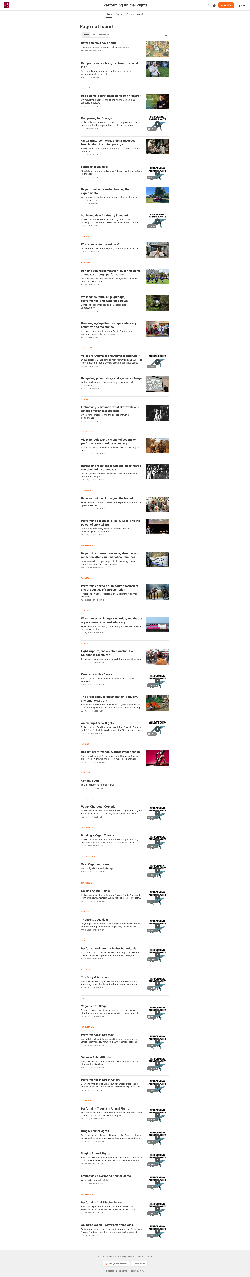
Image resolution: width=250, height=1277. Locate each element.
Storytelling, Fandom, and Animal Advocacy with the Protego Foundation (111, 172)
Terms (131, 1256)
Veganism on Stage (94, 1006)
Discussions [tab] (103, 34)
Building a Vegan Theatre (97, 835)
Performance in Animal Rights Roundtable (108, 948)
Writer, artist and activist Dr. (94, 1179)
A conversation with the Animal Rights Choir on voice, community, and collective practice (108, 332)
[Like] (83, 132)
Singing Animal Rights (95, 1153)
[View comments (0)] (103, 81)
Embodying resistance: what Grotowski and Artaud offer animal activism (110, 408)
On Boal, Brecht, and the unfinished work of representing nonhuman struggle (109, 475)
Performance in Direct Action (100, 1079)
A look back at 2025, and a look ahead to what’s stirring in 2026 (110, 449)
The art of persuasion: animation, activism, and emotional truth (109, 698)
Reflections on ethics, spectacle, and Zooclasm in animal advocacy (109, 595)
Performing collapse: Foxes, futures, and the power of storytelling (110, 522)
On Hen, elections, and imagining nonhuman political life (109, 248)
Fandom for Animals (94, 167)
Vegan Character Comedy (98, 806)
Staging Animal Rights (95, 890)
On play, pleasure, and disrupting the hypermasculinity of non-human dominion (109, 280)
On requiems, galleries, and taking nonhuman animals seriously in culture (108, 101)
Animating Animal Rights (97, 723)
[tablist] (95, 35)
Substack (110, 1270)
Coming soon (90, 780)
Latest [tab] (86, 34)
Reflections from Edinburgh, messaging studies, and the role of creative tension (111, 628)
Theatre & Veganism (94, 919)
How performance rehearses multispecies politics (105, 46)
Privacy (123, 1256)
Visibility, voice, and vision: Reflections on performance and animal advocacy (109, 441)
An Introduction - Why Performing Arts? (108, 1225)
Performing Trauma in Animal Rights (105, 1108)
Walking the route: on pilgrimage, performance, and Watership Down (104, 298)
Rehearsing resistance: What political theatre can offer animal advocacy (111, 467)
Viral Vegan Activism (95, 864)
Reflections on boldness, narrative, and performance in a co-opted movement (111, 504)
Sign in (241, 5)
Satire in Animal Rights (96, 1057)
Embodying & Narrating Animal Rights (106, 1176)
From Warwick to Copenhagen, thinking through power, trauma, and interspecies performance (109, 562)
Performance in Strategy (97, 1035)
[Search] (208, 5)
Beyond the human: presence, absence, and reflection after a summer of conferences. (110, 555)
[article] (125, 49)
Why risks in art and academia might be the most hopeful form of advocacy (109, 198)
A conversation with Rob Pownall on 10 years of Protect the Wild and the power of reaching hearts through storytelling (110, 706)
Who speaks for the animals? (100, 244)
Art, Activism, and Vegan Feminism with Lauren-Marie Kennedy (108, 680)
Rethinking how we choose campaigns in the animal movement (107, 384)
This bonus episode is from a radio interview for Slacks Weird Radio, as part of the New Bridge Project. (111, 1114)
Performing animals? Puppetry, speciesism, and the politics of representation (110, 587)
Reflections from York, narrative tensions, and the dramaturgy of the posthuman (105, 530)
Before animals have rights (99, 43)
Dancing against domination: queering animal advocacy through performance (111, 272)
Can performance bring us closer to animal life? (109, 65)
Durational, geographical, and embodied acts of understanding (104, 306)
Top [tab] (93, 34)
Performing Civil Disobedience (101, 1202)
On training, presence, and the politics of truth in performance (105, 416)
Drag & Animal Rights (95, 1131)
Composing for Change (96, 118)
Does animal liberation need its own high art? (111, 95)
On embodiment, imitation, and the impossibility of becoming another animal (106, 72)
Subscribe (226, 5)
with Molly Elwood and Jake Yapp (97, 868)
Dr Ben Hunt (96, 50)
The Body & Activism (95, 977)
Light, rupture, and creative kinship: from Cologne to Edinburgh (108, 653)
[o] (157, 124)
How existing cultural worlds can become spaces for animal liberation (110, 150)
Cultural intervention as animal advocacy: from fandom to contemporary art (108, 142)
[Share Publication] (214, 5)
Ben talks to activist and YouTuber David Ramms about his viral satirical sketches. (110, 1063)
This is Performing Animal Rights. (97, 784)
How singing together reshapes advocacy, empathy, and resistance (109, 325)
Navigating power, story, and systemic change (111, 378)
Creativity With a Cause (96, 674)
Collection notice (144, 1256)
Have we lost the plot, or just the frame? (107, 498)
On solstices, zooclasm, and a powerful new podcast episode (111, 658)
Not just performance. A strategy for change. (111, 752)
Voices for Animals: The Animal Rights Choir (110, 355)
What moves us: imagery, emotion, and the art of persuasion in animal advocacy (111, 620)
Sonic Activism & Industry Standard (104, 215)
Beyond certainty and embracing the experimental (105, 191)
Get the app (139, 1263)
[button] (109, 14)
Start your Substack (117, 1263)
